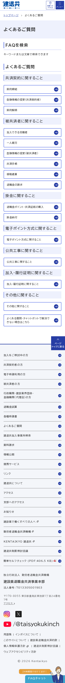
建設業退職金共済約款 (43, 640)
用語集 (8, 634)
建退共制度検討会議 (46, 646)
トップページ (11, 15)
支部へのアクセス (50, 6)
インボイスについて (26, 634)
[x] (18, 614)
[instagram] (7, 614)
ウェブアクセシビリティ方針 (20, 651)
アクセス (9, 603)
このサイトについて (15, 640)
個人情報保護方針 (14, 646)
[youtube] (32, 624)
